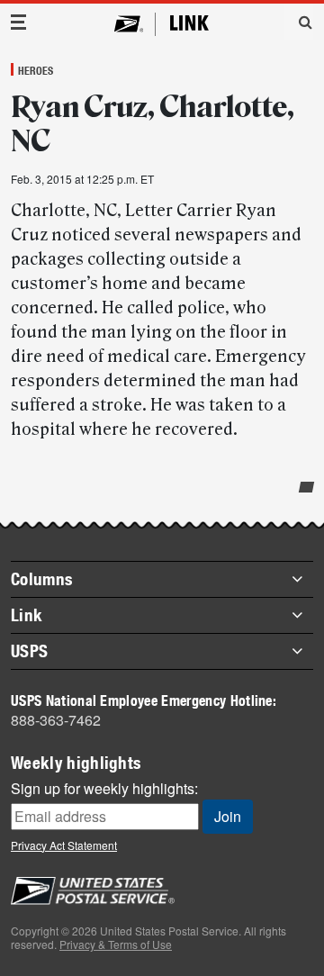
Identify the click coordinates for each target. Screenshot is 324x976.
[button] (298, 22)
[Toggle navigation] (19, 22)
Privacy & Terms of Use (115, 944)
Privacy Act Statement (64, 845)
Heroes (35, 70)
